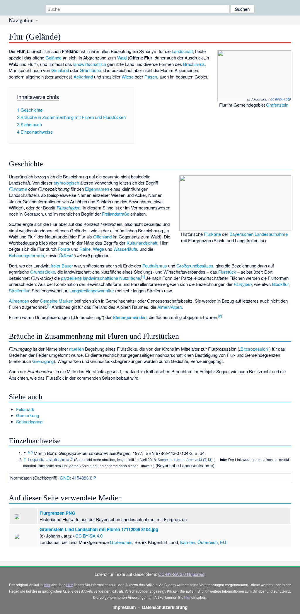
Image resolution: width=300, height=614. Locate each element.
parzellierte (71, 278)
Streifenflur (19, 290)
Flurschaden (68, 207)
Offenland (102, 236)
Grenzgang (43, 361)
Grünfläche (90, 70)
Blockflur (280, 284)
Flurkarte (212, 234)
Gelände (53, 57)
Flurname (18, 189)
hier (47, 584)
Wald (122, 57)
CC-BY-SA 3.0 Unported (181, 574)
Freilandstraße (115, 214)
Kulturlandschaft (142, 243)
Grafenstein (277, 105)
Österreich (207, 542)
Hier (69, 584)
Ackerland (83, 77)
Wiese (128, 77)
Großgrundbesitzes (194, 265)
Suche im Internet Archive (178, 459)
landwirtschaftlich (89, 64)
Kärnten (187, 542)
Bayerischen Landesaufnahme (258, 234)
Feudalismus (154, 265)
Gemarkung (27, 415)
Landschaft (182, 51)
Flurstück (227, 272)
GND (65, 478)
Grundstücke (42, 272)
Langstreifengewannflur (91, 290)
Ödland (65, 255)
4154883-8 (82, 478)
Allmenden (19, 301)
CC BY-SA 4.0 (278, 99)
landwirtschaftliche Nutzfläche (111, 278)
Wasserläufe (125, 249)
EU (223, 542)
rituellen (76, 349)
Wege (98, 249)
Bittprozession (254, 349)
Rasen (150, 77)
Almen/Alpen (169, 307)
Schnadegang (29, 421)
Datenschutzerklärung (165, 607)
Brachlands (194, 64)
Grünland (60, 70)
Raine (85, 249)
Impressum (124, 607)
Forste (64, 249)
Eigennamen (97, 189)
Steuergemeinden (129, 317)
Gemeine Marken (56, 301)
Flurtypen (243, 284)
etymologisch (66, 183)
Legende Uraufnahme (48, 459)
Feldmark (25, 409)
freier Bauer (62, 265)
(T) (205, 459)
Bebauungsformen (26, 255)
